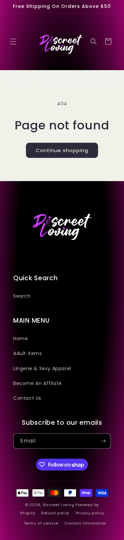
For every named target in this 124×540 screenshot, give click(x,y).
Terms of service (41, 523)
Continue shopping (62, 150)
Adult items (27, 353)
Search (22, 296)
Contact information (85, 523)
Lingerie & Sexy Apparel (42, 368)
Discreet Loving (58, 504)
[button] (13, 41)
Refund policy (55, 513)
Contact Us (27, 398)
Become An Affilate (37, 383)
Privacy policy (90, 513)
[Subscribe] (103, 441)
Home (20, 338)
